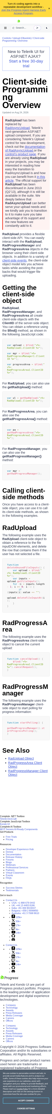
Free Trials (11, 837)
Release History (14, 857)
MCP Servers (7, 829)
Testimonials (12, 890)
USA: (23, 903)
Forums (10, 859)
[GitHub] (13, 937)
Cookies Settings (26, 1108)
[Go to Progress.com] (9, 979)
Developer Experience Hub (20, 849)
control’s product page (20, 154)
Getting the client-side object (19, 294)
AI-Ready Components (26, 829)
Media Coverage (14, 1015)
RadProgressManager (25, 690)
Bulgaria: (25, 910)
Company (11, 1005)
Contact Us (11, 900)
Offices (9, 1021)
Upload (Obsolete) (22, 38)
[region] (26, 1092)
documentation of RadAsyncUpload (25, 148)
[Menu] (5, 28)
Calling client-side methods (23, 494)
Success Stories (14, 888)
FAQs (9, 878)
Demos (9, 852)
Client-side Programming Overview (25, 93)
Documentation (13, 854)
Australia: (25, 913)
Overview (23, 41)
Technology (12, 1007)
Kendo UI (5, 824)
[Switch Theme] (46, 28)
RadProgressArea (25, 626)
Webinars (11, 865)
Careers (10, 1018)
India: (24, 908)
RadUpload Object (21, 758)
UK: (23, 905)
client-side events (14, 260)
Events (9, 875)
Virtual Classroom (15, 872)
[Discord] (13, 940)
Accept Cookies (26, 1100)
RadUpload (19, 527)
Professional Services (17, 867)
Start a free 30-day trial (26, 63)
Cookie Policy (22, 1089)
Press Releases (14, 1013)
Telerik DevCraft (8, 819)
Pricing (9, 839)
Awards (10, 1010)
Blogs (9, 862)
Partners (10, 870)
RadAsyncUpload (17, 128)
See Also (16, 750)
